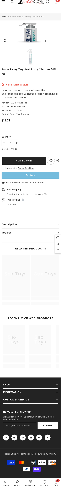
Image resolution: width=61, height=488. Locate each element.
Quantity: (6, 137)
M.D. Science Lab (19, 102)
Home (4, 16)
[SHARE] (57, 161)
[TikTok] (31, 437)
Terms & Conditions (26, 168)
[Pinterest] (23, 437)
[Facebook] (6, 437)
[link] (16, 298)
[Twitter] (48, 437)
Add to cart (23, 160)
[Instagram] (14, 437)
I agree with (11, 168)
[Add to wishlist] (51, 161)
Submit (47, 425)
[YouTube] (39, 437)
